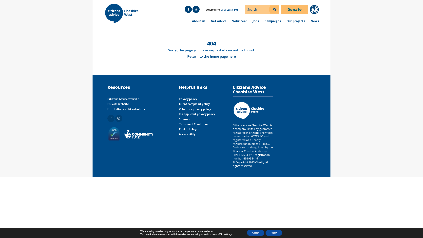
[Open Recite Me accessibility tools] (314, 9)
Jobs (256, 21)
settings (228, 234)
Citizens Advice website (123, 99)
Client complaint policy (194, 104)
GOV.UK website (118, 104)
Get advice (219, 21)
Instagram (195, 12)
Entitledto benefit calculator (126, 109)
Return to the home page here (211, 56)
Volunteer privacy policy (195, 109)
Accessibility (187, 134)
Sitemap (184, 119)
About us (198, 21)
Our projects (296, 21)
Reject (273, 232)
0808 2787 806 (229, 9)
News (315, 21)
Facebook (188, 12)
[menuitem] (211, 23)
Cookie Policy (188, 129)
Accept (255, 232)
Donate (294, 9)
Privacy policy (188, 99)
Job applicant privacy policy (197, 114)
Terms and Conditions (193, 124)
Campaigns (273, 21)
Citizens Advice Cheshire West (122, 13)
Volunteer (239, 21)
